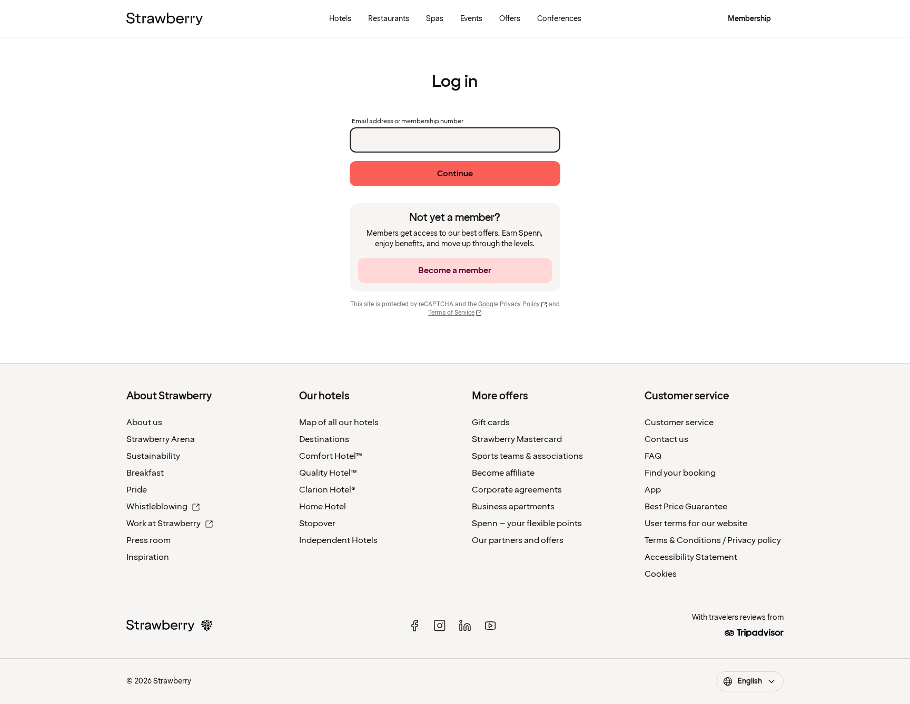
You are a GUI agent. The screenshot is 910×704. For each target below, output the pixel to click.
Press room (148, 540)
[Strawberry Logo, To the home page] (164, 19)
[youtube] (490, 625)
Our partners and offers (517, 540)
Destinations (324, 439)
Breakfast (145, 473)
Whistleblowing (156, 506)
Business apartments (513, 506)
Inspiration (147, 557)
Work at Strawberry (163, 523)
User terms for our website (696, 523)
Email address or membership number (407, 121)
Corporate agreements (517, 490)
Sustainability (153, 456)
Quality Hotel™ (328, 473)
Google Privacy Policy (509, 304)
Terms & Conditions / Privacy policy (713, 540)
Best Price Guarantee (686, 506)
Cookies (661, 574)
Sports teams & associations (527, 456)
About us (144, 422)
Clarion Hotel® (327, 490)
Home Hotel (322, 506)
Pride (136, 490)
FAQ (653, 456)
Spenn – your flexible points (527, 523)
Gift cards (491, 422)
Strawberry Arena (160, 439)
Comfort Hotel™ (330, 456)
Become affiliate (503, 473)
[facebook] (414, 625)
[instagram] (439, 625)
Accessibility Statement (691, 557)
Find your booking (680, 473)
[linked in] (465, 625)
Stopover (317, 523)
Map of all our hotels (339, 422)
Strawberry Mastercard (517, 439)
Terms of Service (451, 312)
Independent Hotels (338, 540)
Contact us (666, 439)
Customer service (679, 422)
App (653, 490)
